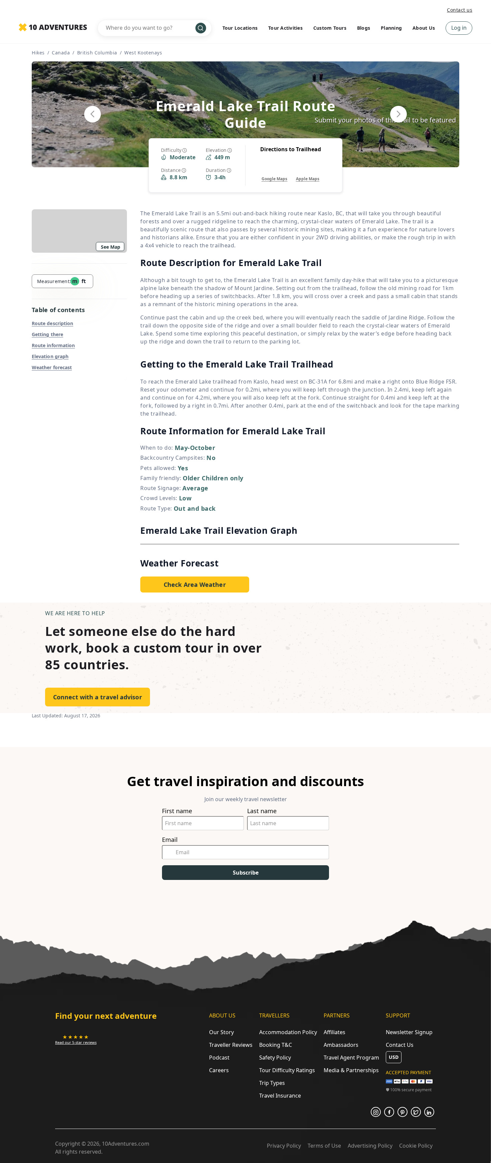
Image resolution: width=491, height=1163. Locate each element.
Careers (219, 1070)
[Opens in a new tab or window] (376, 1112)
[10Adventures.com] (53, 27)
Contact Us (400, 1045)
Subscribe (246, 872)
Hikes (38, 52)
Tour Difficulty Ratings (287, 1070)
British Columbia (97, 52)
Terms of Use (324, 1145)
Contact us (459, 10)
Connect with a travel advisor (97, 697)
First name (177, 811)
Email (170, 839)
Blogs (363, 28)
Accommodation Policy (288, 1032)
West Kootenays (143, 52)
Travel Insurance (280, 1095)
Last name (262, 811)
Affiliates (334, 1032)
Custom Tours (329, 28)
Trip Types (272, 1083)
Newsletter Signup (409, 1032)
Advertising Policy (370, 1145)
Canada (61, 52)
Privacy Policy (284, 1145)
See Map (110, 247)
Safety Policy (275, 1057)
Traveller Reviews (231, 1045)
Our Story (221, 1032)
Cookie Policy (416, 1145)
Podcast (219, 1057)
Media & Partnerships (351, 1070)
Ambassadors (341, 1045)
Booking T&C (275, 1045)
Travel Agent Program (351, 1057)
